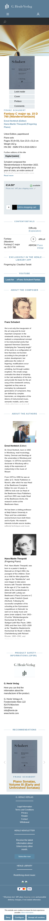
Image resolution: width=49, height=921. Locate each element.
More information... (27, 912)
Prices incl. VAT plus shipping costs (19, 188)
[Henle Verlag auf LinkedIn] (26, 904)
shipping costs (29, 897)
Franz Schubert (24, 777)
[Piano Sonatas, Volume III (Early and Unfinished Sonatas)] (24, 756)
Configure (19, 917)
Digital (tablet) (12, 156)
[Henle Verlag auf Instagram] (24, 904)
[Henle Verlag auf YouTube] (22, 904)
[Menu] (8, 14)
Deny (8, 917)
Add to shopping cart (26, 207)
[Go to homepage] (24, 6)
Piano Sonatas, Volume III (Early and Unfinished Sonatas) (24, 784)
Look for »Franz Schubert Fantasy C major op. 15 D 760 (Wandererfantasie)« (25, 280)
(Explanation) (35, 231)
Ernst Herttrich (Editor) (15, 121)
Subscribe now (24, 856)
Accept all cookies (36, 917)
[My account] (38, 14)
